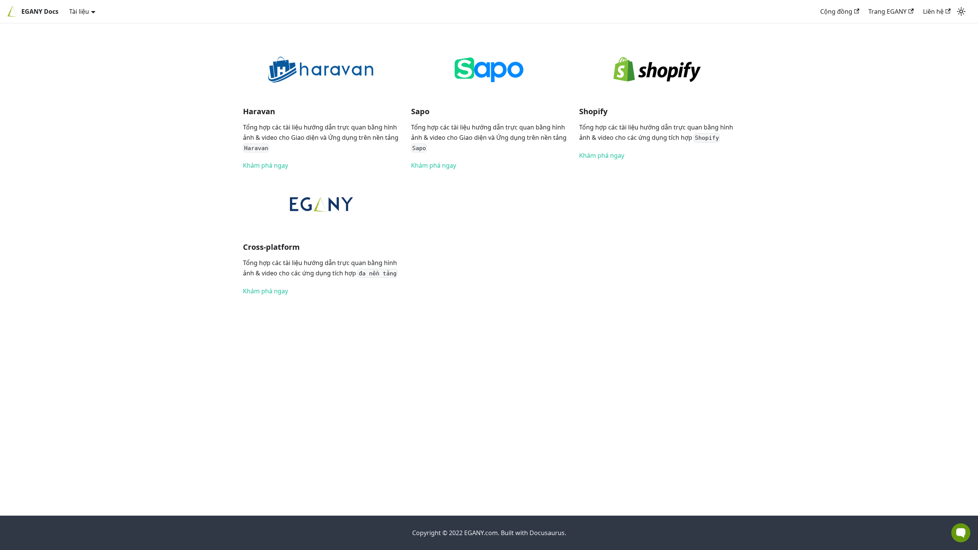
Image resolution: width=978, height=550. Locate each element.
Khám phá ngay (265, 165)
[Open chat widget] (960, 532)
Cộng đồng (836, 11)
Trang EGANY (887, 11)
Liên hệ (933, 11)
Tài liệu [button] (79, 11)
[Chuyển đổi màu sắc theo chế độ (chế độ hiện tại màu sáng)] (961, 11)
